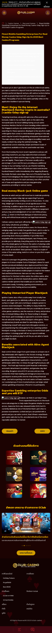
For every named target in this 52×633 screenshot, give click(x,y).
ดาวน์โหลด (30, 573)
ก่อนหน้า (9, 431)
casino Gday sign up (19, 198)
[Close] (46, 2)
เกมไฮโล (29, 608)
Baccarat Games (29, 23)
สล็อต (4, 604)
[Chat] (32, 630)
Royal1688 (7, 582)
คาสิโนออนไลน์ (7, 573)
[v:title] (3, 23)
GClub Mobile (8, 600)
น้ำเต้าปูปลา (30, 604)
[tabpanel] (26, 527)
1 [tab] (22, 545)
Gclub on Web (8, 595)
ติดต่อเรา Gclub (32, 591)
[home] (26, 567)
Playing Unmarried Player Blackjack (20, 65)
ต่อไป (42, 431)
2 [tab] (24, 545)
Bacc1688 (7, 587)
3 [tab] (26, 545)
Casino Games (13, 23)
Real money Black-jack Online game (21, 61)
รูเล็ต (3, 613)
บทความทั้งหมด (26, 552)
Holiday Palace (9, 578)
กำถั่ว (3, 608)
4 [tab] (28, 545)
